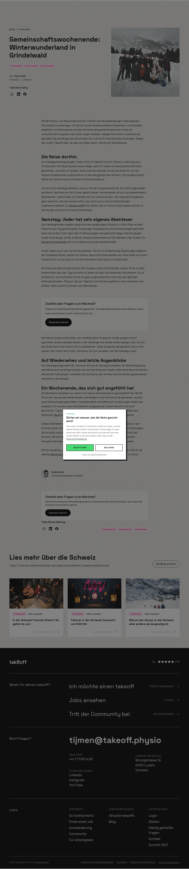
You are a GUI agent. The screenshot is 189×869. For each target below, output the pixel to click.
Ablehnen (109, 447)
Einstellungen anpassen (94, 455)
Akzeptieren (80, 447)
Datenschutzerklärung (76, 439)
